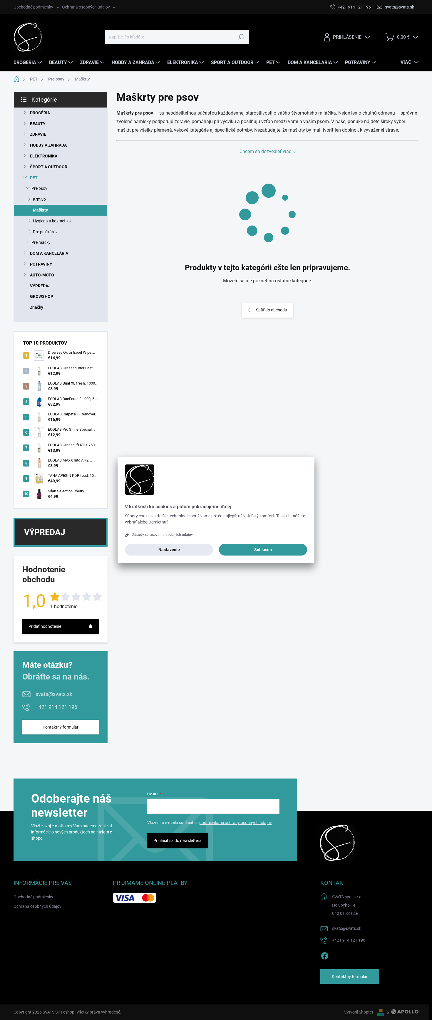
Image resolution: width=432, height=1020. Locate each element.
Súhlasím (263, 549)
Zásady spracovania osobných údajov (162, 535)
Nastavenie (169, 549)
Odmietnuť (158, 522)
